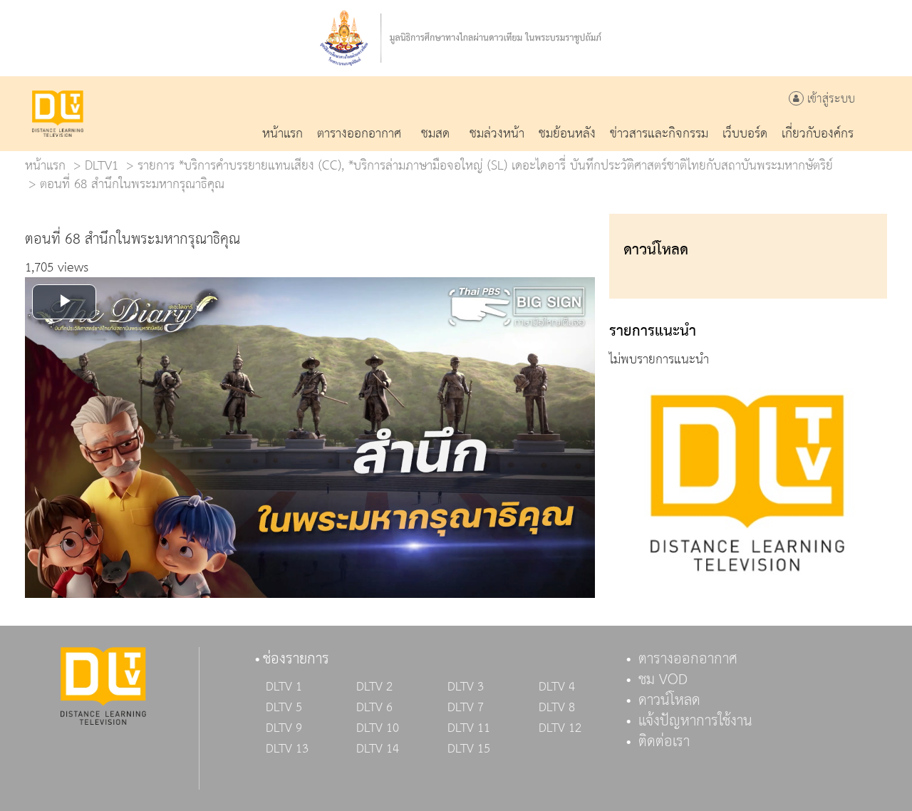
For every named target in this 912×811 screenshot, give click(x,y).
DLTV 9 (284, 728)
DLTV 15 (468, 749)
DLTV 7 (465, 708)
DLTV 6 (374, 708)
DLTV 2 (374, 687)
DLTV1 (101, 165)
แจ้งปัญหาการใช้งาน (695, 721)
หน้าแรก (45, 165)
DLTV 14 (377, 749)
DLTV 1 (284, 687)
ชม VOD (663, 680)
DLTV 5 (284, 708)
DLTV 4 (557, 687)
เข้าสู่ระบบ (829, 99)
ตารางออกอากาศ (687, 659)
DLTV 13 (287, 749)
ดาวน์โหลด (669, 700)
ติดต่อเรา (664, 742)
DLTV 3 (465, 687)
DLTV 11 (468, 728)
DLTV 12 (560, 728)
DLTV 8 (557, 708)
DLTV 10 (377, 728)
